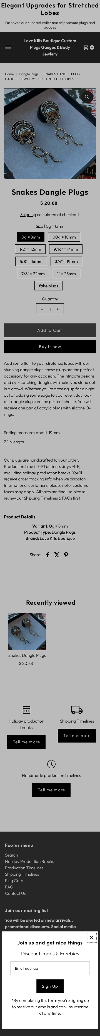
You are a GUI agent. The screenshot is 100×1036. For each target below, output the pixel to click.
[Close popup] (92, 938)
